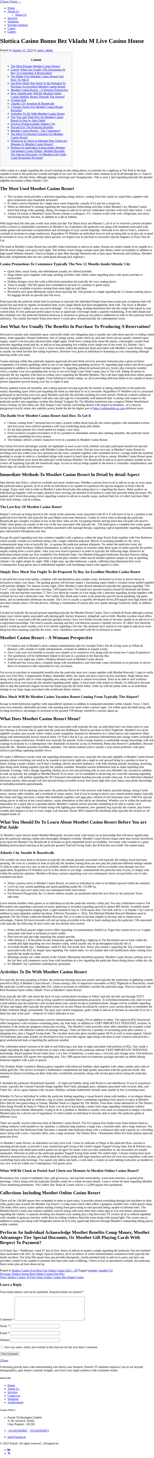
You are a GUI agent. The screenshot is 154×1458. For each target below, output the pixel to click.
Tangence (65, 1443)
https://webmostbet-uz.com (109, 408)
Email (4, 1333)
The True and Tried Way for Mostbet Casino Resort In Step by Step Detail (37, 118)
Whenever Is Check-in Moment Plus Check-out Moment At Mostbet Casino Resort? (39, 142)
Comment (7, 1319)
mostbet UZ (106, 1270)
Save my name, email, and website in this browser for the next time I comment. (51, 1347)
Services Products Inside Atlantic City (33, 123)
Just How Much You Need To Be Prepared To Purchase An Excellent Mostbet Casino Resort (38, 85)
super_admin (45, 50)
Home (11, 1385)
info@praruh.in (17, 1437)
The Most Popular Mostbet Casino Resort (35, 66)
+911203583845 (17, 1430)
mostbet (92, 1270)
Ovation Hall (18, 100)
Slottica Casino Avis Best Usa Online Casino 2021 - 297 (45, 1270)
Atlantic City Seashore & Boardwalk (32, 103)
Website (4, 1340)
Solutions (13, 1399)
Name (4, 1326)
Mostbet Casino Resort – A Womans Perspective (39, 90)
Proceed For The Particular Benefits (32, 127)
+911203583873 (39, 1430)
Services (12, 1392)
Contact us (14, 1395)
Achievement (15, 1402)
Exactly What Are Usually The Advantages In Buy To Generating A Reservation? (38, 71)
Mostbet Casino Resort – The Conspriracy (36, 130)
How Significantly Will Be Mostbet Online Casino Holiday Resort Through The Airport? (38, 95)
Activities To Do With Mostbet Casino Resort (38, 113)
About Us (13, 1388)
